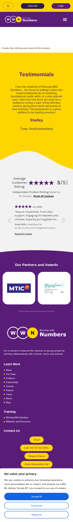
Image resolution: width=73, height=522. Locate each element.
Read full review (23, 233)
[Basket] (8, 6)
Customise (36, 505)
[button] (65, 19)
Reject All (36, 514)
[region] (36, 495)
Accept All (36, 496)
